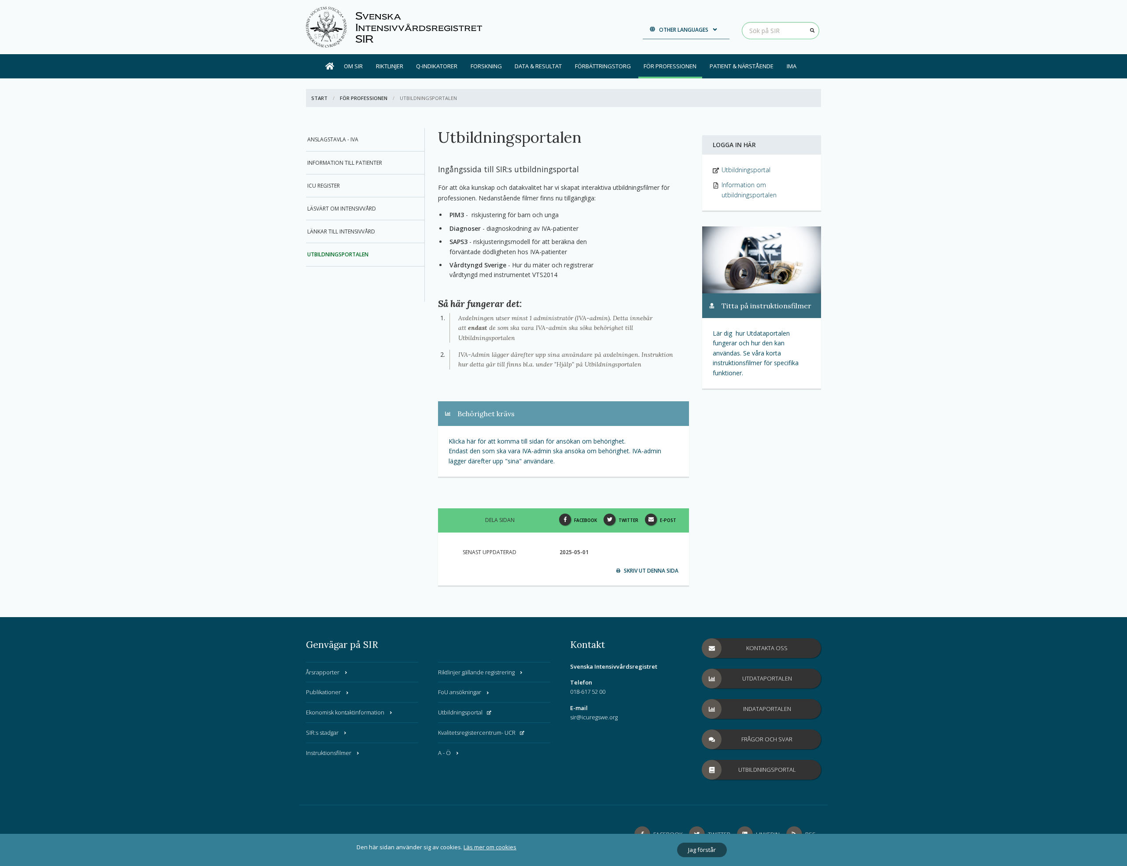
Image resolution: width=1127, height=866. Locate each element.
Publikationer (323, 692)
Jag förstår (702, 850)
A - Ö (444, 753)
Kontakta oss (767, 648)
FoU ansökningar (459, 692)
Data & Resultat (538, 66)
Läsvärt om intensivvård (341, 208)
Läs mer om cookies (490, 847)
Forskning (486, 66)
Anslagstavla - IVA (332, 139)
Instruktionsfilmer (328, 753)
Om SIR (353, 66)
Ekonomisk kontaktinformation (345, 712)
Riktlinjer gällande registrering (476, 672)
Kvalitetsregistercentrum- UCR (477, 732)
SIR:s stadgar (322, 732)
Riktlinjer (389, 66)
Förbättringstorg (603, 66)
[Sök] (812, 30)
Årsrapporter (322, 672)
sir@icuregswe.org (594, 717)
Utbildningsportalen (337, 254)
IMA (791, 66)
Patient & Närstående (741, 66)
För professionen (670, 66)
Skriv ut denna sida (650, 570)
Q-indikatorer (436, 66)
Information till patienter (344, 163)
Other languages (684, 29)
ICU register (323, 185)
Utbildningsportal (460, 712)
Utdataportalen (767, 678)
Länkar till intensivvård (341, 231)
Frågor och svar (766, 739)
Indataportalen (767, 709)
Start (319, 98)
